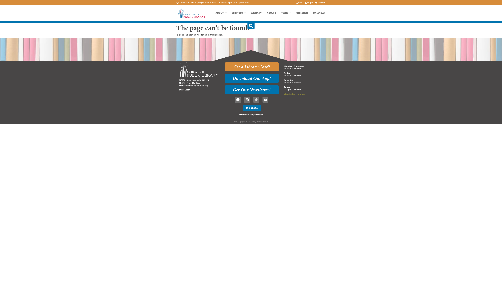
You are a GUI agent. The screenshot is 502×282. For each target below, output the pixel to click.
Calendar (319, 12)
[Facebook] (238, 100)
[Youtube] (265, 100)
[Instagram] (247, 100)
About (219, 12)
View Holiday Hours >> (294, 94)
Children (302, 12)
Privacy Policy (246, 114)
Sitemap (258, 114)
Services (237, 12)
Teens (284, 12)
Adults (271, 12)
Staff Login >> (186, 90)
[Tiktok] (256, 100)
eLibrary (256, 12)
